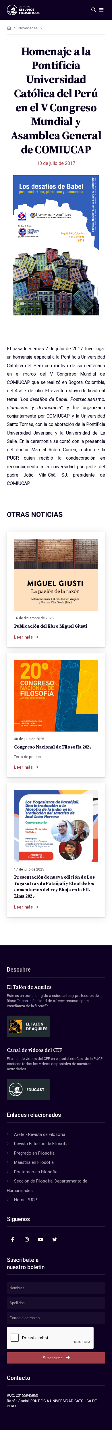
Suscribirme (53, 1358)
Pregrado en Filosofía (34, 1153)
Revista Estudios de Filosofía (41, 1143)
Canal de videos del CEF (34, 1050)
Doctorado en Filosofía (35, 1171)
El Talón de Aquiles (29, 987)
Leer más (23, 637)
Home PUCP (25, 1199)
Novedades (28, 28)
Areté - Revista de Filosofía (39, 1134)
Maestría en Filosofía (34, 1162)
